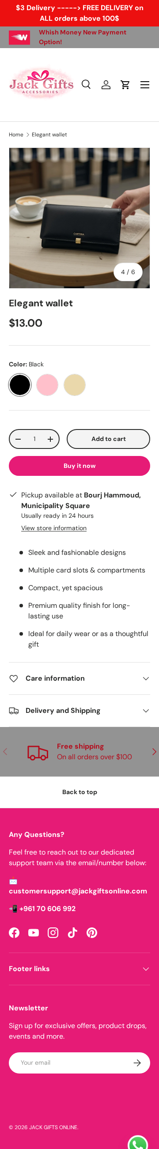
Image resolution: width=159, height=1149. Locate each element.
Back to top (79, 792)
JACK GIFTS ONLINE (53, 1127)
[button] (125, 84)
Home (16, 134)
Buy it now (80, 466)
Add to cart (108, 439)
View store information (54, 528)
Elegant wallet (49, 134)
